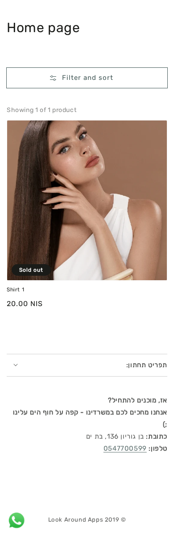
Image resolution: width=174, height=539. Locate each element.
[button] (87, 79)
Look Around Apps (76, 519)
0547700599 (125, 448)
